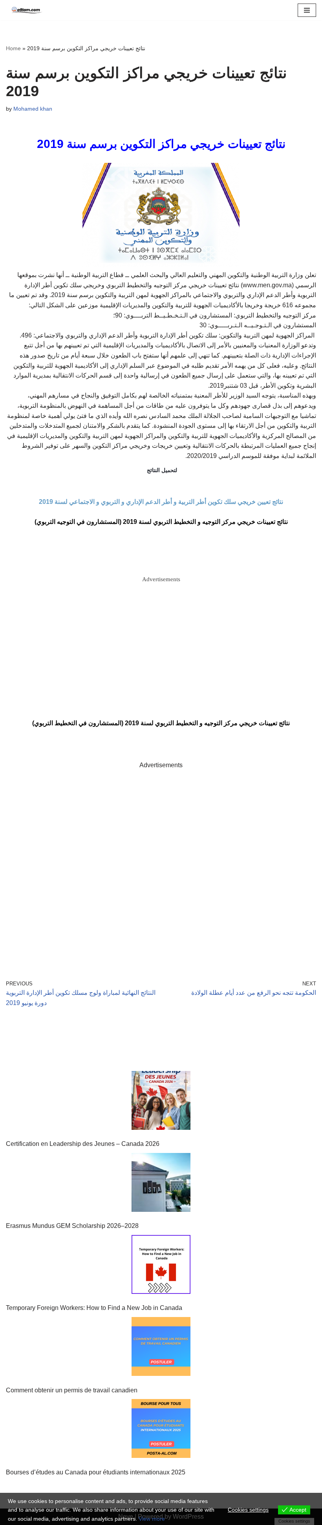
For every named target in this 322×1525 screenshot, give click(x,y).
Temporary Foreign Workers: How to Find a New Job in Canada (94, 1307)
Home (13, 48)
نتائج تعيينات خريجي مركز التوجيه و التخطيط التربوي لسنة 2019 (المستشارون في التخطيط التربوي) (161, 723)
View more (152, 1519)
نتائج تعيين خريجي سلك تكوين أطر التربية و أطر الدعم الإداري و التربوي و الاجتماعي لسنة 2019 (161, 501)
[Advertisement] (161, 638)
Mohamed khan (32, 109)
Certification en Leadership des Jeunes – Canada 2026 (82, 1143)
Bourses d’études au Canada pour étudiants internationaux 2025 (95, 1472)
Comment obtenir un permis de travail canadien (71, 1390)
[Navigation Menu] (307, 10)
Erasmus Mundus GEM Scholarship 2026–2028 (72, 1225)
